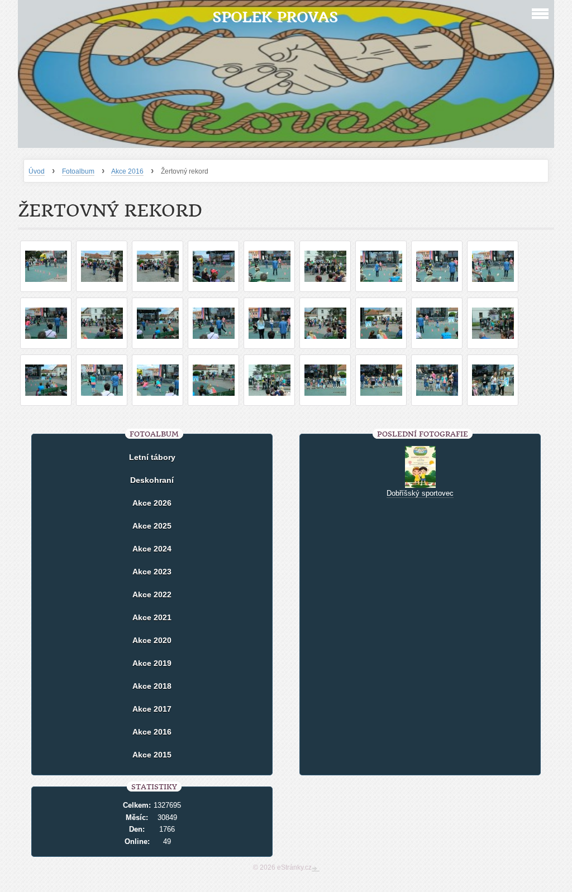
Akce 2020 (151, 640)
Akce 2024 (151, 548)
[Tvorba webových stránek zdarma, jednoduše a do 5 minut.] (316, 868)
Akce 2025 (151, 525)
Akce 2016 (127, 171)
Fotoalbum (78, 171)
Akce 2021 (151, 617)
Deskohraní (152, 480)
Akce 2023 (151, 571)
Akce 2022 (151, 594)
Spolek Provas (275, 17)
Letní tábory (152, 457)
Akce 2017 (151, 708)
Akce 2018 (151, 686)
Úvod (36, 171)
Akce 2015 (151, 754)
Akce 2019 (151, 663)
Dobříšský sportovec (420, 493)
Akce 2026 (151, 502)
